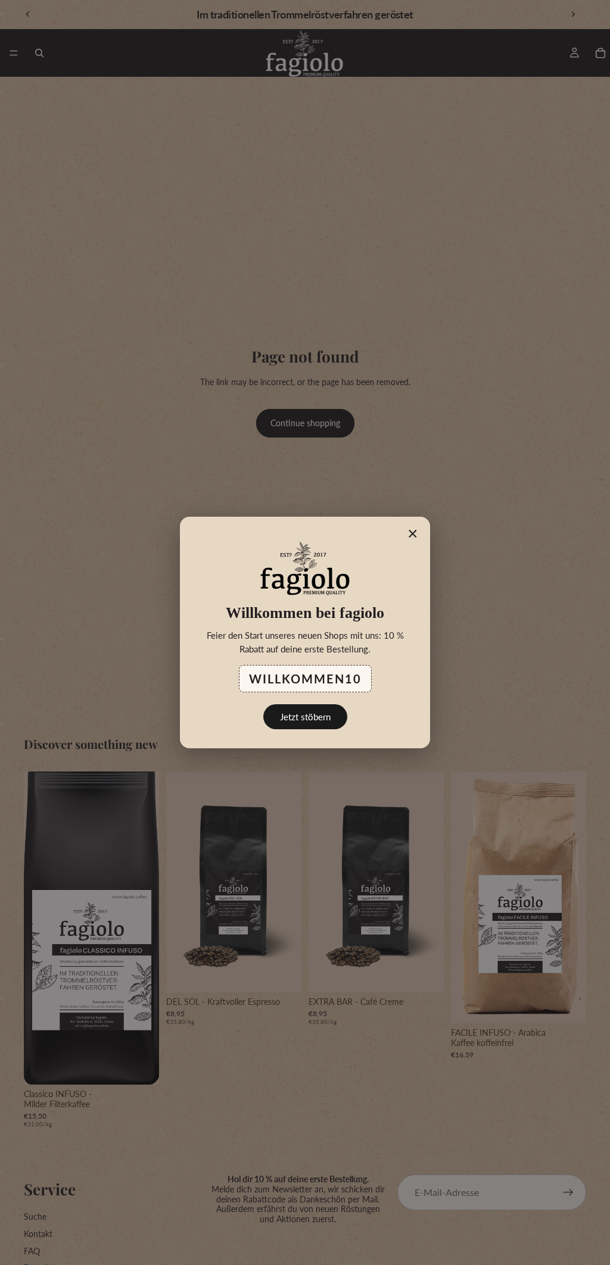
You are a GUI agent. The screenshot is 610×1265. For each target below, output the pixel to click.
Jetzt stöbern (305, 716)
